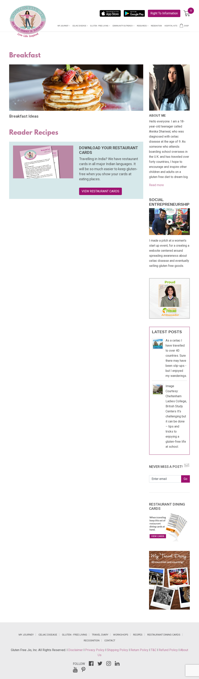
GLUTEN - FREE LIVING (74, 634)
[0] (186, 13)
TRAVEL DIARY (100, 634)
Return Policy (139, 650)
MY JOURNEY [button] (63, 26)
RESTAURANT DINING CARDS (163, 634)
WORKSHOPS (120, 634)
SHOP (186, 26)
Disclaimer (76, 650)
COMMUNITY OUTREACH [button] (123, 26)
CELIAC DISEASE (47, 634)
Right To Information (164, 13)
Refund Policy (169, 650)
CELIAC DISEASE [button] (79, 26)
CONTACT (109, 640)
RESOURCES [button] (142, 26)
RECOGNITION (156, 26)
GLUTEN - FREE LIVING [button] (99, 26)
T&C (154, 650)
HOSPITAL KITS (170, 26)
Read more (156, 185)
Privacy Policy (95, 650)
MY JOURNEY (26, 634)
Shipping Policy (118, 650)
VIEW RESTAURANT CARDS (100, 191)
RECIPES (137, 634)
